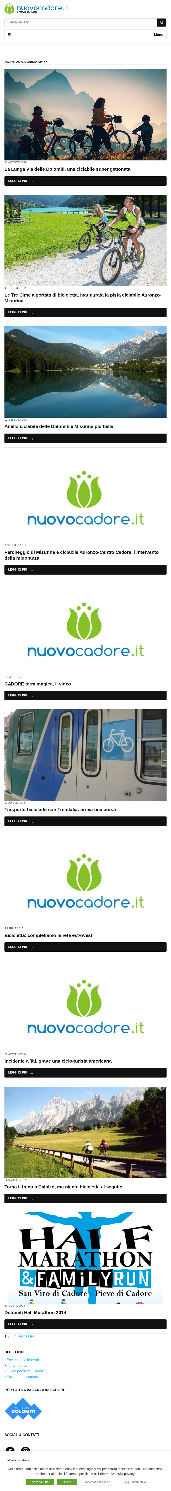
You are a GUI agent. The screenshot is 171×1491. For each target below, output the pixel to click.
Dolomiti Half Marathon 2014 (35, 1312)
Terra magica (17, 1365)
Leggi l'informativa (134, 1482)
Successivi (26, 1336)
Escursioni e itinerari (23, 1360)
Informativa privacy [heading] (18, 1460)
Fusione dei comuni (22, 1377)
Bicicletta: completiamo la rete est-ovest (48, 935)
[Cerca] (161, 23)
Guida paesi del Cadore (25, 1371)
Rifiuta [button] (67, 1482)
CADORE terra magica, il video (37, 683)
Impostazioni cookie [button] (97, 1482)
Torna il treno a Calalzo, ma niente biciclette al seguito (63, 1186)
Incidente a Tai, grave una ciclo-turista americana (58, 1060)
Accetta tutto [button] (40, 1482)
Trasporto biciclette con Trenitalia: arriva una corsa (60, 809)
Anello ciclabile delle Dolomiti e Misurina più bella (58, 426)
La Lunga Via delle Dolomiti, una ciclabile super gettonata (67, 169)
